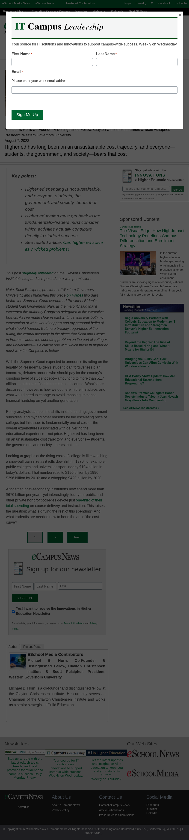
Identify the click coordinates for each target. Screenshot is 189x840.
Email (17, 72)
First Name (22, 54)
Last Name (106, 54)
